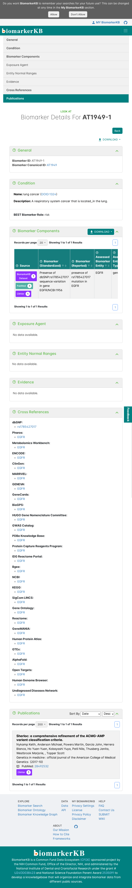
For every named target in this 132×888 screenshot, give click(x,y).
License (77, 810)
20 (41, 242)
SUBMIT (104, 814)
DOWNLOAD (110, 139)
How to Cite (61, 834)
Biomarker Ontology (32, 810)
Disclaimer (79, 818)
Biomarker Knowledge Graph (37, 814)
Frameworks (61, 838)
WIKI (102, 818)
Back (117, 130)
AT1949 (52, 165)
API (63, 810)
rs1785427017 (26, 426)
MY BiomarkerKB (108, 22)
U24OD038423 (24, 872)
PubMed (23, 285)
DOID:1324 (48, 194)
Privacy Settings (83, 805)
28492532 (41, 766)
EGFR (21, 437)
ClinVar (22, 293)
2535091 (108, 872)
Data (64, 805)
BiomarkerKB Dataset (25, 276)
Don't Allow (78, 14)
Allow (53, 14)
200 (40, 724)
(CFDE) (85, 859)
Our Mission (61, 830)
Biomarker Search (30, 805)
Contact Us (106, 810)
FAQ (101, 805)
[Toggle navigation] (125, 30)
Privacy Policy (81, 814)
